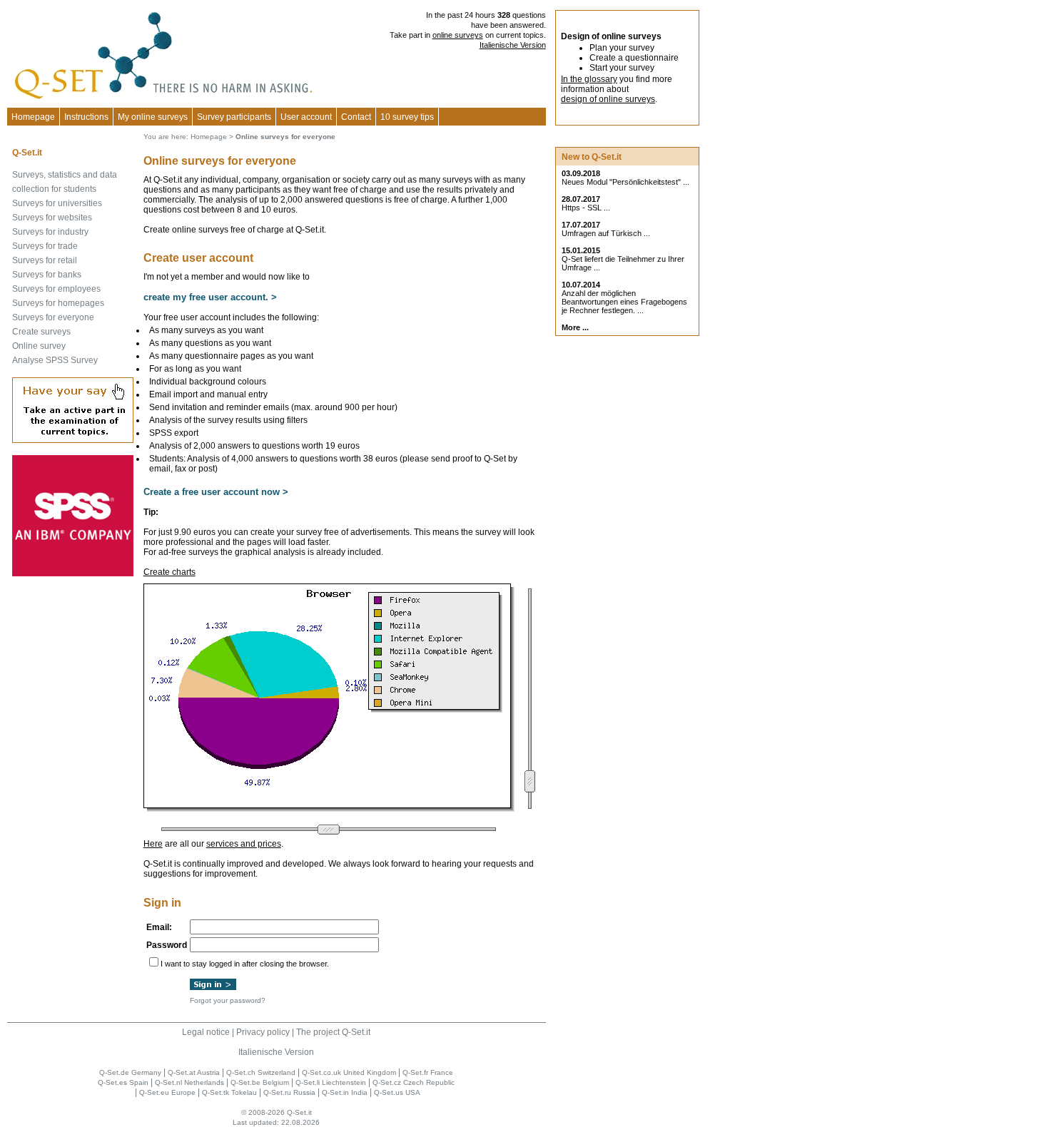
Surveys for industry (50, 232)
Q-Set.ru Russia (289, 1092)
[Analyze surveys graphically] (329, 809)
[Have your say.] (72, 440)
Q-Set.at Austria (194, 1072)
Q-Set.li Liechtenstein (330, 1082)
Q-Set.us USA (397, 1092)
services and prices (243, 844)
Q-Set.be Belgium (259, 1082)
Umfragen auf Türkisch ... (606, 233)
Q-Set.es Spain (123, 1082)
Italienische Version (513, 45)
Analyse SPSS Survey (55, 360)
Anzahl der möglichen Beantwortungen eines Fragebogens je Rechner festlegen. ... (624, 302)
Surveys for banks (46, 275)
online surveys (457, 35)
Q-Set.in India (345, 1092)
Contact (356, 117)
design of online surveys (608, 99)
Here (153, 844)
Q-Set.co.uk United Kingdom (349, 1072)
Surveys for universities (57, 203)
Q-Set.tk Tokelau (229, 1092)
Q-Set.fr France (427, 1072)
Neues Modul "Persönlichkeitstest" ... (625, 182)
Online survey (39, 346)
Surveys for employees (56, 289)
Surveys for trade (45, 246)
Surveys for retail (44, 260)
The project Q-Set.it (333, 1032)
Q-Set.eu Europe (167, 1092)
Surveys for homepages (58, 303)
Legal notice (206, 1032)
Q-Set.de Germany (130, 1072)
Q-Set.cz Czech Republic (414, 1082)
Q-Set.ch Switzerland (260, 1072)
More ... (575, 327)
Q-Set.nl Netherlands (189, 1082)
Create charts (169, 572)
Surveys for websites (52, 218)
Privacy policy (263, 1032)
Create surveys (41, 332)
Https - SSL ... (586, 207)
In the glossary (589, 79)
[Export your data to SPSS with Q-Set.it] (72, 573)
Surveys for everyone (53, 317)
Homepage (33, 117)
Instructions (86, 117)
